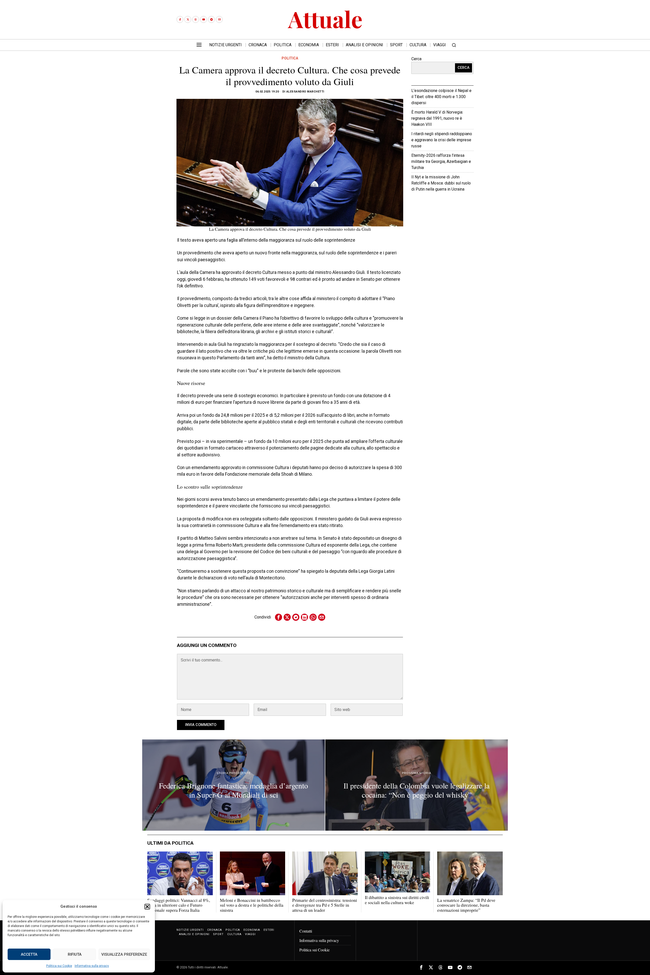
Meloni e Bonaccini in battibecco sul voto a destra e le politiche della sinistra (251, 905)
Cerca (416, 58)
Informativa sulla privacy (92, 966)
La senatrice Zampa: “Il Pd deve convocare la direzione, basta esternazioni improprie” (466, 905)
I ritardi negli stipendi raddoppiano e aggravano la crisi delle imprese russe (441, 139)
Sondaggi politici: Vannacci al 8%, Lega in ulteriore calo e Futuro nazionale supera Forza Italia (178, 905)
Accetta (29, 954)
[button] (147, 906)
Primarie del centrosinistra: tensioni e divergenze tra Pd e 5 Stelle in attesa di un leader (324, 905)
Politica (290, 58)
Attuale (457, 205)
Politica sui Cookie (59, 966)
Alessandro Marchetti (305, 91)
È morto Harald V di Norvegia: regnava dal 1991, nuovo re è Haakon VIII (437, 118)
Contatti (305, 931)
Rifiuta (75, 954)
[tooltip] (179, 19)
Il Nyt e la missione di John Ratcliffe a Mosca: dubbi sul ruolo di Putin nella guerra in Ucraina (441, 183)
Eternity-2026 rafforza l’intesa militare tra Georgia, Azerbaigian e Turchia (441, 161)
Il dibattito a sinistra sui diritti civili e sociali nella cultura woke (397, 900)
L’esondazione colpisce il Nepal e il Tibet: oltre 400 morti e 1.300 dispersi (441, 96)
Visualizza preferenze (124, 954)
